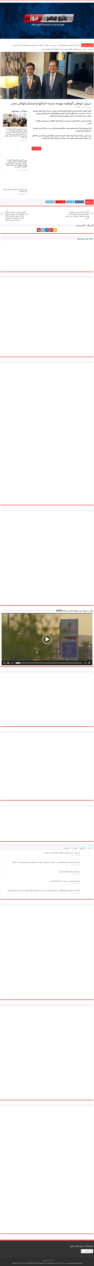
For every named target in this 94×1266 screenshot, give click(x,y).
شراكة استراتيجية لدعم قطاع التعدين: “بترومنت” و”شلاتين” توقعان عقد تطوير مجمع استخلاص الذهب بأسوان (46, 45)
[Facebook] (47, 230)
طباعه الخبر (36, 148)
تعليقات (74, 848)
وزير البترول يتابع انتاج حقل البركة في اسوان (15, 190)
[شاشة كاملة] (4, 663)
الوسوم (66, 848)
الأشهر (82, 848)
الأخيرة (89, 848)
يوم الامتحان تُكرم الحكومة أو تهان (69, 871)
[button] (47, 639)
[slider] (49, 663)
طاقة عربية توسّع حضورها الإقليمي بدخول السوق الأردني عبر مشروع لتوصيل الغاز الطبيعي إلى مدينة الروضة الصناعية (43, 890)
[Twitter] (43, 230)
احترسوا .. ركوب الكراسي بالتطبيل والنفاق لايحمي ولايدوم (62, 853)
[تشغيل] (89, 663)
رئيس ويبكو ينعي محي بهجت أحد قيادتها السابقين (65, 881)
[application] (47, 639)
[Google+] (51, 230)
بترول (84, 49)
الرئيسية (91, 49)
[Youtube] (39, 230)
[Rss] (55, 230)
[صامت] (8, 663)
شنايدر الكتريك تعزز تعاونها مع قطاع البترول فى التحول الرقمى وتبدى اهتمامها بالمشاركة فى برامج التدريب (77, 214)
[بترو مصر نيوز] (47, 20)
